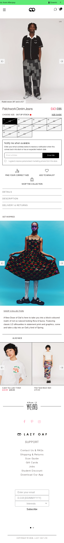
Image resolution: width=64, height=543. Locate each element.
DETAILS (7, 192)
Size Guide (57, 115)
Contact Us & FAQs (32, 451)
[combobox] (31, 503)
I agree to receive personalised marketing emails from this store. (33, 161)
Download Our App (32, 475)
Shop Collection (14, 311)
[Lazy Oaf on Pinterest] (32, 422)
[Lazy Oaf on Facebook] (24, 422)
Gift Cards (32, 463)
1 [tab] (30, 527)
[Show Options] (46, 503)
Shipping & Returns (32, 455)
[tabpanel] (32, 469)
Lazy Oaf (39, 538)
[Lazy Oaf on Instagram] (39, 422)
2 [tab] (33, 527)
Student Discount (32, 471)
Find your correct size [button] (17, 175)
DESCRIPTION (10, 198)
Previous (2, 61)
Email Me (50, 155)
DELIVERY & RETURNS (15, 205)
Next (61, 61)
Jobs (32, 467)
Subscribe (32, 509)
